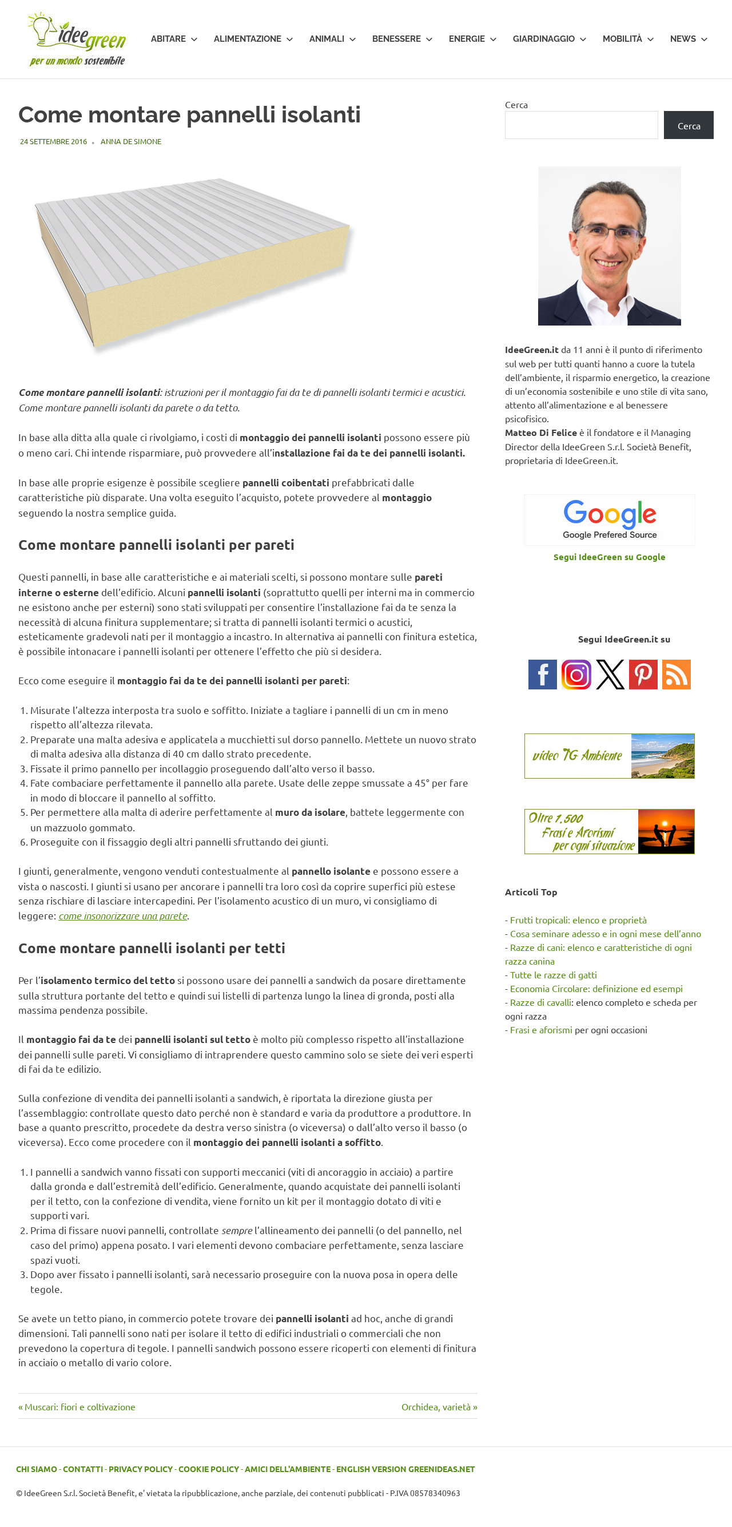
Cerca (516, 104)
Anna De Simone (131, 141)
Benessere (396, 39)
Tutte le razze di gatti (553, 974)
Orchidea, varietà (436, 1406)
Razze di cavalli (540, 1002)
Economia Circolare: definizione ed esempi (596, 988)
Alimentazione (247, 39)
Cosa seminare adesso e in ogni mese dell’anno (605, 933)
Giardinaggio (544, 39)
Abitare (168, 39)
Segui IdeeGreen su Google (610, 556)
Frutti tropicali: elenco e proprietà (578, 919)
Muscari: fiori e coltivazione (80, 1406)
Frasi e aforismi (541, 1029)
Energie (467, 39)
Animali (326, 39)
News (683, 39)
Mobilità (622, 39)
